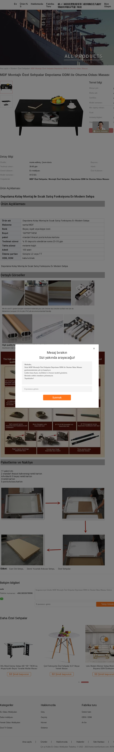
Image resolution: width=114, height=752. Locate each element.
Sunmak (57, 397)
